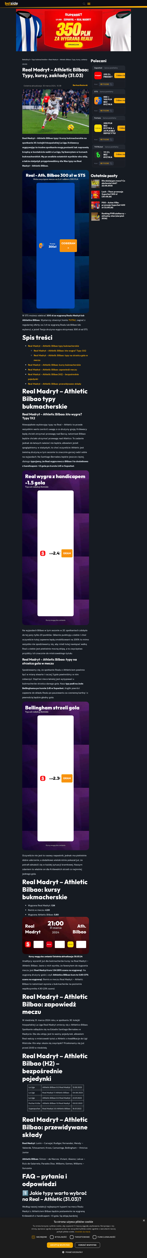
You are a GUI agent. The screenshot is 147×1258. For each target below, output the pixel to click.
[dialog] (73, 1238)
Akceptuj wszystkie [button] (60, 1245)
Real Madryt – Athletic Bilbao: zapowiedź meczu (52, 370)
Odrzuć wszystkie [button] (87, 1245)
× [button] (144, 1221)
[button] (84, 3)
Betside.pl (26, 59)
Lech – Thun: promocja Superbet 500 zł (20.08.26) (112, 194)
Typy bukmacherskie (39, 59)
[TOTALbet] (98, 154)
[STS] (98, 100)
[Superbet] (98, 75)
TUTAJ (72, 320)
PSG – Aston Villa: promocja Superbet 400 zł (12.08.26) (113, 205)
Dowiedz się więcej (82, 1232)
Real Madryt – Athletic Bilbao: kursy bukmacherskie (54, 365)
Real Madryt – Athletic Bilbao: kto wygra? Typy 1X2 (60, 351)
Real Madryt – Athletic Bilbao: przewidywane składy (54, 384)
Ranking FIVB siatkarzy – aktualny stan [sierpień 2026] (114, 216)
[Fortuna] (98, 128)
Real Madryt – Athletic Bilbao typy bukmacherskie (53, 346)
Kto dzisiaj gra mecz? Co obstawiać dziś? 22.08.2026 (113, 183)
